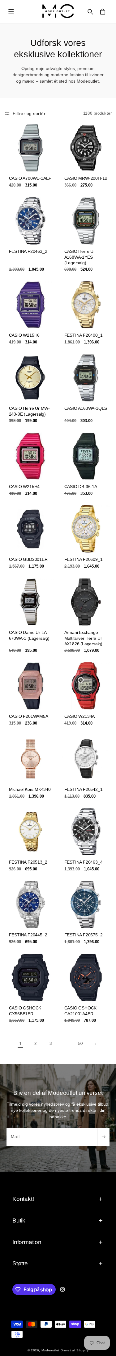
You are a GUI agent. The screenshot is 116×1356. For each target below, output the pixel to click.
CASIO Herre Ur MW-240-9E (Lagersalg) (29, 411)
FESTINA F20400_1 (83, 335)
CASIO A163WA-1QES (85, 408)
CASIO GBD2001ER (28, 559)
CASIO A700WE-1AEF (30, 178)
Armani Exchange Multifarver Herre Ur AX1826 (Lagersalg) (83, 638)
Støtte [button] (20, 1263)
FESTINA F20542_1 (83, 789)
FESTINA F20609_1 (83, 559)
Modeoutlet (50, 1350)
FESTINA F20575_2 (83, 935)
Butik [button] (18, 1220)
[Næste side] (95, 1044)
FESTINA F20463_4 (83, 862)
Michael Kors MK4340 (29, 789)
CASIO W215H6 (24, 335)
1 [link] (20, 1044)
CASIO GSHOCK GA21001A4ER (80, 1010)
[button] (11, 12)
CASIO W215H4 (24, 486)
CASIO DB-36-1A (80, 486)
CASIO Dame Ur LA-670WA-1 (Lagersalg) (29, 635)
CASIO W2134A (79, 716)
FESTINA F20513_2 (28, 862)
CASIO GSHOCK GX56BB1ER (25, 1010)
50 (80, 1044)
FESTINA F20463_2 (28, 251)
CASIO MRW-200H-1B (85, 178)
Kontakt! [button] (23, 1199)
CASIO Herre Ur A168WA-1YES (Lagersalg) (79, 257)
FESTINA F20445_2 (28, 935)
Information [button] (26, 1242)
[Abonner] (103, 1137)
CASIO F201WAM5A (28, 716)
